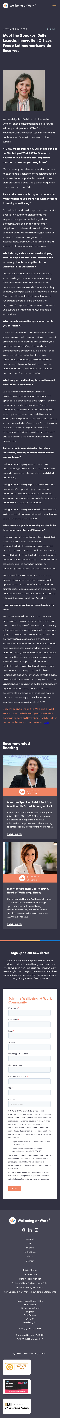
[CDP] (17, 1367)
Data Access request (30, 1278)
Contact (30, 1261)
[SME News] (17, 1406)
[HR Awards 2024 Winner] (17, 1386)
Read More (14, 834)
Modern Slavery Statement (30, 1287)
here (46, 722)
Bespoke (30, 1247)
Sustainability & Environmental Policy (30, 1283)
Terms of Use (30, 1274)
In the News (30, 1252)
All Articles (52, 29)
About (30, 1256)
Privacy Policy (30, 1270)
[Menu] (54, 5)
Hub (30, 1243)
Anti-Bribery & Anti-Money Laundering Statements (30, 1292)
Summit (30, 1239)
